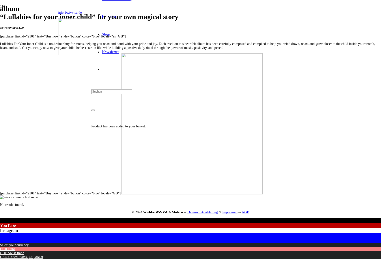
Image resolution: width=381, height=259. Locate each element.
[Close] (93, 110)
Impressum (229, 212)
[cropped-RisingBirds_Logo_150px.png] (74, 54)
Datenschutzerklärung (202, 212)
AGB (245, 212)
